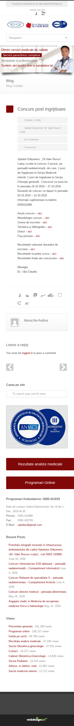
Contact (13, 651)
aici (40, 213)
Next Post (63, 367)
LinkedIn (33, 293)
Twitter (25, 293)
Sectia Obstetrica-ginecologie (26, 646)
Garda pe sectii (18, 636)
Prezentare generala (20, 626)
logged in (27, 353)
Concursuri (30, 147)
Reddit (41, 293)
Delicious (57, 293)
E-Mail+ (25, 301)
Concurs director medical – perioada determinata (37, 591)
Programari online (19, 631)
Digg (49, 293)
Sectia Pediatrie (18, 661)
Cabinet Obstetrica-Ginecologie (27, 656)
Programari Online (40, 483)
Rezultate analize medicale (40, 464)
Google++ (16, 301)
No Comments (31, 139)
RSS (41, 11)
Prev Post (9, 367)
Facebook (33, 11)
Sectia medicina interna (23, 671)
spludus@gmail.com (30, 524)
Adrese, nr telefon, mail (22, 665)
